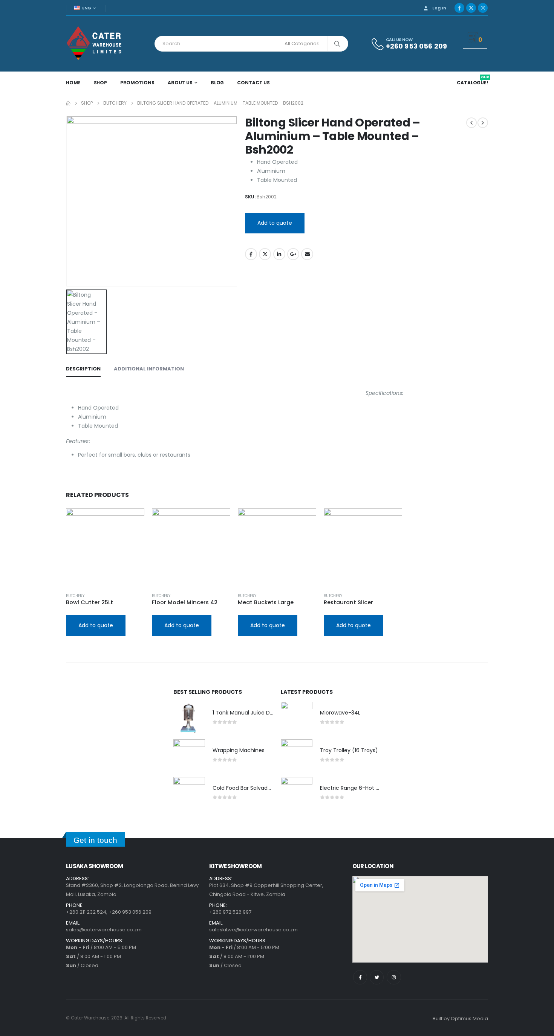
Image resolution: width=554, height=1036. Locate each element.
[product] (105, 547)
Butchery (75, 596)
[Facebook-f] (360, 977)
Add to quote (274, 223)
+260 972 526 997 (230, 912)
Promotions (137, 82)
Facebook (251, 254)
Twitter (265, 254)
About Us (180, 82)
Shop (100, 82)
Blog (217, 82)
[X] (471, 8)
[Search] (337, 43)
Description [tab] (83, 368)
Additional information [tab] (149, 368)
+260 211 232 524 (86, 912)
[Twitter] (377, 977)
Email (307, 254)
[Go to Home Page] (68, 103)
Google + (293, 254)
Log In (439, 8)
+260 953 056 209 (130, 912)
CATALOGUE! (473, 83)
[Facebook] (459, 8)
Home (73, 82)
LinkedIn (279, 254)
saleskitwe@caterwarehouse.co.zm (253, 929)
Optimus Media (469, 1018)
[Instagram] (483, 8)
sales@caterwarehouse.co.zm (104, 929)
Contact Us (253, 82)
